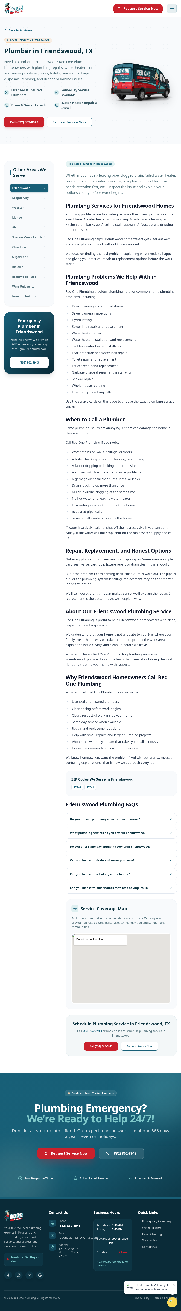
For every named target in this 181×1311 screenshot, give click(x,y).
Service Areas (149, 1240)
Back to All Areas (20, 30)
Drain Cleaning (150, 1234)
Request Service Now (140, 8)
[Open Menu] (172, 8)
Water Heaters (150, 1228)
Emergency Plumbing (154, 1221)
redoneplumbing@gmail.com (78, 1237)
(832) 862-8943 (29, 362)
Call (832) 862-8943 (24, 122)
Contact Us (147, 1247)
